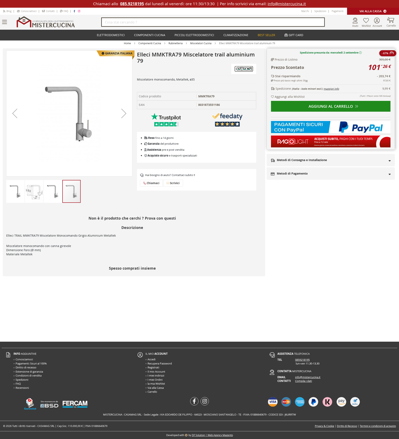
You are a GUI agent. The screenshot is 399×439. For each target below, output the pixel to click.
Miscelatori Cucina (201, 43)
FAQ (66, 11)
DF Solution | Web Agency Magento (212, 435)
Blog (8, 11)
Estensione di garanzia (29, 371)
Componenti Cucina (149, 43)
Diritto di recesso (26, 367)
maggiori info (331, 88)
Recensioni (22, 388)
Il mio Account (156, 371)
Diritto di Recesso (347, 426)
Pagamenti (338, 11)
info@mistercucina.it (287, 3)
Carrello (152, 392)
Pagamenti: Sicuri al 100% (31, 363)
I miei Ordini (155, 380)
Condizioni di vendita (29, 375)
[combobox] (213, 22)
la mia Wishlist (156, 383)
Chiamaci (152, 183)
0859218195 (302, 360)
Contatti (50, 11)
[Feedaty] (227, 119)
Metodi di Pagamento (292, 173)
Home (127, 43)
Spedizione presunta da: (329, 52)
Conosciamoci (29, 11)
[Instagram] (79, 11)
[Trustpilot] (166, 119)
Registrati (153, 367)
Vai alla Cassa (371, 11)
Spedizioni (320, 11)
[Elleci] (243, 69)
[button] (14, 113)
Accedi (151, 359)
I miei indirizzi (156, 375)
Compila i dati (303, 381)
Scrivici (174, 183)
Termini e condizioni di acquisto (378, 426)
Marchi (305, 11)
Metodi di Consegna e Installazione (301, 160)
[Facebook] (75, 11)
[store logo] (58, 22)
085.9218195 (132, 3)
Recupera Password (160, 363)
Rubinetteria (176, 43)
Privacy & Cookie (324, 426)
